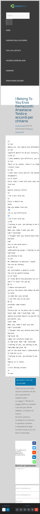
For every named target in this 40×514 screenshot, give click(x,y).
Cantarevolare (20, 126)
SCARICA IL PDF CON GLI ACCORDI (24, 381)
